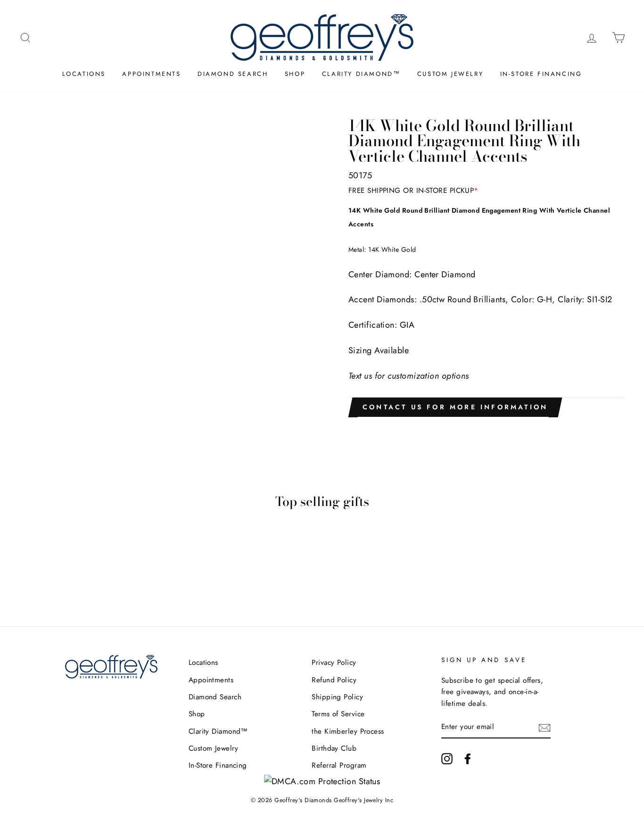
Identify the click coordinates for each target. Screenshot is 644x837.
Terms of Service (338, 714)
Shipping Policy (337, 697)
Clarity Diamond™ (361, 73)
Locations (84, 73)
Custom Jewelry (450, 73)
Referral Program (339, 765)
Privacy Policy (334, 662)
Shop (295, 73)
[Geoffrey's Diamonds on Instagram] (447, 758)
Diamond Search (233, 73)
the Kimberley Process (348, 731)
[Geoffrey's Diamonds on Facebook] (467, 758)
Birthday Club (334, 748)
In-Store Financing (541, 73)
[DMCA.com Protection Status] (322, 781)
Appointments (151, 73)
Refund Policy (334, 680)
